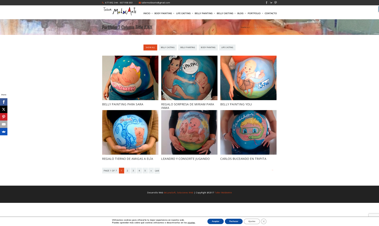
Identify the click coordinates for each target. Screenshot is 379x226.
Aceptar (215, 221)
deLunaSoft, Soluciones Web (178, 192)
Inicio (146, 13)
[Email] (3, 124)
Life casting (227, 47)
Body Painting (163, 13)
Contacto (271, 13)
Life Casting (183, 13)
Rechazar (233, 221)
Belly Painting (203, 13)
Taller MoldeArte (223, 192)
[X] (3, 109)
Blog (240, 13)
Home (243, 27)
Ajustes (251, 221)
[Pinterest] (3, 116)
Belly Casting (225, 13)
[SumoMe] (3, 131)
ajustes (191, 222)
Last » (157, 172)
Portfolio (254, 13)
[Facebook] (3, 102)
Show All (150, 47)
